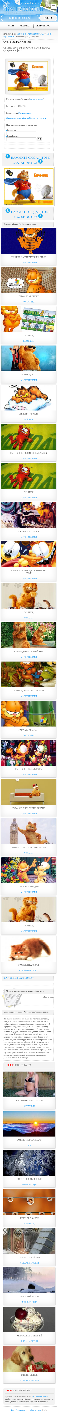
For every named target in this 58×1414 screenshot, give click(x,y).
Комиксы (28, 341)
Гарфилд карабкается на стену (28, 257)
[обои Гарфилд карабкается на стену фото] (28, 241)
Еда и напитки (29, 1341)
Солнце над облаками (29, 1140)
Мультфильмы (24, 113)
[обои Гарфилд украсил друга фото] (28, 753)
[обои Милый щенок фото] (29, 1359)
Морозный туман (29, 1296)
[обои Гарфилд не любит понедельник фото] (28, 437)
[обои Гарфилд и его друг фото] (28, 870)
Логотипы (28, 302)
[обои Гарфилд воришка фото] (28, 515)
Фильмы (28, 419)
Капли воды (29, 1223)
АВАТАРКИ (25, 26)
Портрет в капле (29, 1218)
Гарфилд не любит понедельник (28, 453)
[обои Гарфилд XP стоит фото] (28, 714)
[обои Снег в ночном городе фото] (29, 1163)
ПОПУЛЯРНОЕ (43, 26)
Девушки (29, 1106)
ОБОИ (11, 26)
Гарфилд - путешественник (28, 690)
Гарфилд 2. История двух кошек (28, 847)
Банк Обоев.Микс (40, 1396)
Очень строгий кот (29, 1257)
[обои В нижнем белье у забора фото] (29, 1084)
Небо (29, 1145)
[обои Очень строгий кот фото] (29, 1241)
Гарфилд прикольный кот (28, 651)
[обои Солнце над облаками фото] (29, 1124)
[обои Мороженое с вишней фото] (29, 1319)
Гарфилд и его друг (29, 886)
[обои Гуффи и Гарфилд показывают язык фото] (28, 554)
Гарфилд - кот (28, 374)
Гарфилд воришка (28, 531)
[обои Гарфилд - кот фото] (28, 358)
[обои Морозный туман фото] (29, 1280)
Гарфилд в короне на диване (28, 808)
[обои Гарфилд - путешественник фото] (28, 674)
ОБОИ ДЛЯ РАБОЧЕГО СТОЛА (30, 34)
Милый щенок (29, 1375)
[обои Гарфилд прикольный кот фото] (28, 635)
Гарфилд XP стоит (29, 730)
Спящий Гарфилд (28, 414)
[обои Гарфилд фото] (28, 319)
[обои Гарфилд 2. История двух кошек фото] (28, 831)
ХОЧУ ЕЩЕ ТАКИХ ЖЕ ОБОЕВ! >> (19, 978)
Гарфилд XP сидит (29, 296)
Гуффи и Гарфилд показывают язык (28, 571)
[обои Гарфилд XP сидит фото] (28, 280)
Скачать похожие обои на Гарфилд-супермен (26, 118)
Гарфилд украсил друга (28, 769)
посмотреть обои (36, 99)
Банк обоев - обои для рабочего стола (26, 1410)
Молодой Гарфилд (28, 965)
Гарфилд (29, 335)
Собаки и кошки (28, 970)
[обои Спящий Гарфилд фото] (28, 397)
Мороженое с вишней (29, 1336)
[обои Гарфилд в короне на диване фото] (28, 792)
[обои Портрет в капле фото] (29, 1202)
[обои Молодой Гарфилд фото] (28, 949)
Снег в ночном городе (29, 1179)
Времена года (29, 1184)
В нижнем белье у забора (29, 1100)
